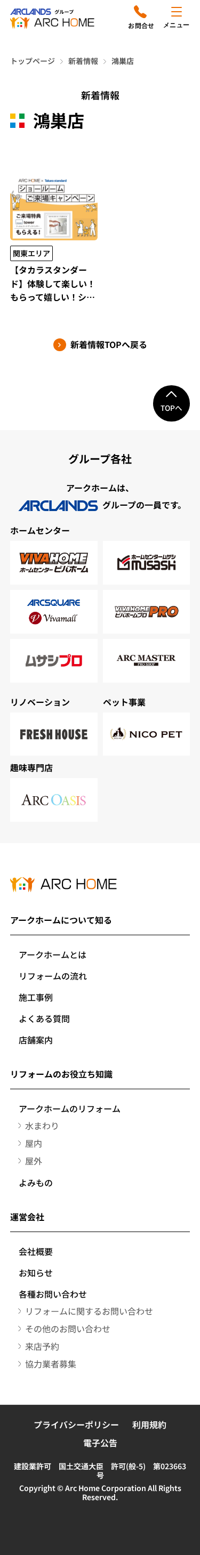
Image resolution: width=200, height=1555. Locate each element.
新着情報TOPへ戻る (108, 344)
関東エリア (31, 253)
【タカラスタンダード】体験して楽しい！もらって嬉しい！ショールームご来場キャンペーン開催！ (52, 283)
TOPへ (171, 407)
